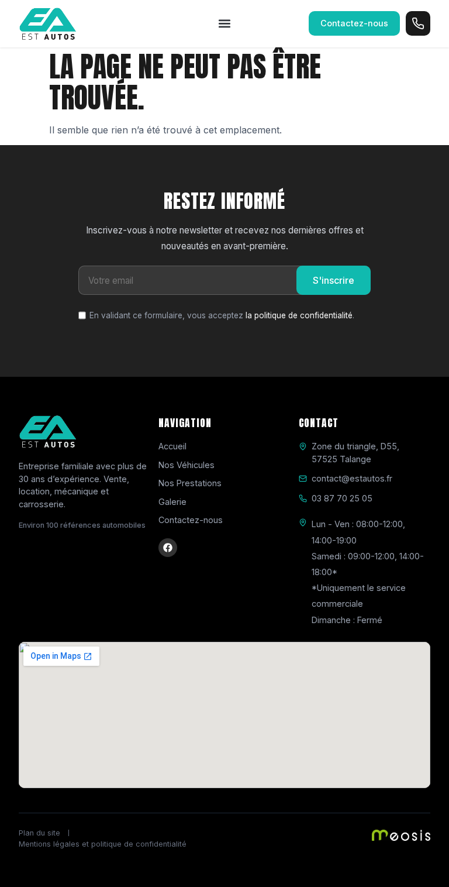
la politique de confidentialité (299, 315)
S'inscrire (333, 280)
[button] (224, 23)
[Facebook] (167, 547)
